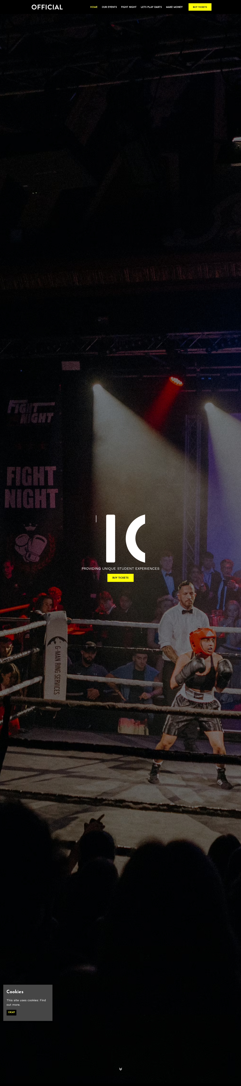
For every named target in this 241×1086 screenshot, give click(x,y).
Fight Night (129, 7)
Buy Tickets (200, 7)
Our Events (109, 7)
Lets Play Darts (151, 7)
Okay (11, 1012)
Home (94, 7)
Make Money (174, 7)
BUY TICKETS (120, 578)
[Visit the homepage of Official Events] (46, 7)
